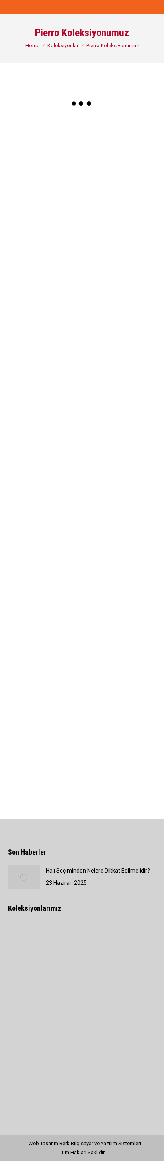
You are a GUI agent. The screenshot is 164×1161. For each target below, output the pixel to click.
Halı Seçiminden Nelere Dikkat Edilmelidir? (98, 870)
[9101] (119, 476)
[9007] (45, 342)
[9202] (45, 676)
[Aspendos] (54, 938)
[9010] (119, 409)
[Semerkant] (23, 938)
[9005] (45, 276)
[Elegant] (84, 938)
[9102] (45, 543)
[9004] (119, 209)
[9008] (119, 342)
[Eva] (54, 969)
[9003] (45, 209)
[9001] (45, 142)
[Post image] (24, 877)
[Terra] (23, 969)
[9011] (45, 476)
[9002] (119, 142)
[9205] (119, 743)
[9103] (119, 543)
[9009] (45, 409)
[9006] (119, 276)
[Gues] (115, 938)
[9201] (119, 609)
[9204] (45, 743)
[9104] (45, 609)
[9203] (119, 676)
